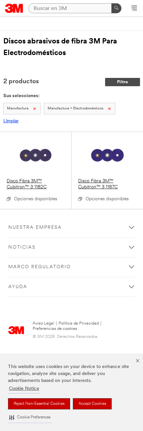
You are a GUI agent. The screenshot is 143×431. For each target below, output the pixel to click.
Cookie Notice (24, 388)
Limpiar (11, 121)
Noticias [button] (22, 247)
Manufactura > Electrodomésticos (75, 108)
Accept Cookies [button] (92, 404)
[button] (30, 417)
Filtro (122, 82)
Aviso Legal (43, 323)
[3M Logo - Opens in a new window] (14, 8)
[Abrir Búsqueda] (134, 8)
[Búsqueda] (116, 8)
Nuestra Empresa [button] (35, 227)
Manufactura (18, 108)
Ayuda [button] (17, 286)
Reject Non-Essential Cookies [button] (39, 404)
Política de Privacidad (79, 323)
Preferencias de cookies (55, 329)
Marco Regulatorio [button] (39, 267)
